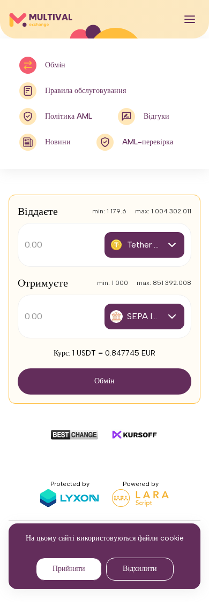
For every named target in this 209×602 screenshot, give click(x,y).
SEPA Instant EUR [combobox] (152, 316)
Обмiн (104, 380)
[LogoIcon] (40, 19)
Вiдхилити (140, 568)
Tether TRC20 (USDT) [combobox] (152, 245)
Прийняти (69, 568)
